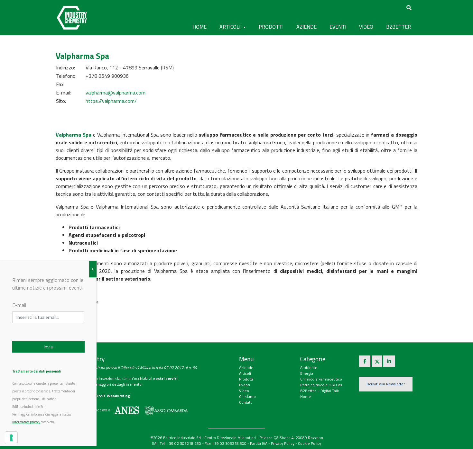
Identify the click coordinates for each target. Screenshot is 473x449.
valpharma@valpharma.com (115, 92)
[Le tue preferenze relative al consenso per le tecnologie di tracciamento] (11, 438)
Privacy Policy (282, 443)
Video (244, 391)
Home (199, 27)
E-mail (19, 305)
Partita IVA (258, 443)
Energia (306, 373)
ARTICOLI (230, 27)
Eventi (244, 385)
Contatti (246, 402)
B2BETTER (398, 27)
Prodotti (246, 379)
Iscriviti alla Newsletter (385, 384)
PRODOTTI (271, 27)
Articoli (245, 373)
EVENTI (337, 27)
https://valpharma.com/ (111, 101)
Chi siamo (247, 396)
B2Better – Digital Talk (319, 391)
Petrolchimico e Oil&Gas (321, 385)
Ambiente (308, 367)
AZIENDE (306, 27)
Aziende (246, 367)
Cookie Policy (309, 443)
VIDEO (366, 27)
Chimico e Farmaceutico (321, 379)
